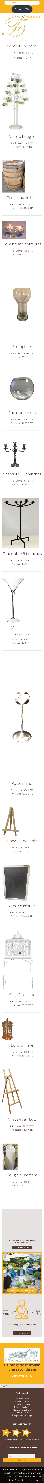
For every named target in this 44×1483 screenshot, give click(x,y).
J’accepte (34, 1480)
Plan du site (24, 1439)
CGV (32, 1439)
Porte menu (22, 783)
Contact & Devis (22, 1413)
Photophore (22, 346)
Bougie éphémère (22, 1174)
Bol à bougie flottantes (22, 243)
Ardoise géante (22, 905)
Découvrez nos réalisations (22, 1290)
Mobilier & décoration (22, 1404)
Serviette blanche (22, 45)
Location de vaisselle (22, 1399)
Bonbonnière (22, 1045)
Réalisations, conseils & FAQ (22, 1410)
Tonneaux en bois (22, 197)
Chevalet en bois (22, 1119)
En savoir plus (22, 1333)
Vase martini (22, 627)
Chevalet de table (22, 840)
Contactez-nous (22, 1247)
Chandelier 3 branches (22, 473)
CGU (37, 1439)
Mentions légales (11, 1439)
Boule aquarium (22, 412)
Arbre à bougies (22, 136)
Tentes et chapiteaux (22, 1407)
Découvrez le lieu (22, 1375)
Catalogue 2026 (22, 9)
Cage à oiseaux (22, 994)
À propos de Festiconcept (22, 1415)
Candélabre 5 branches (22, 553)
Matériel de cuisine (22, 1401)
